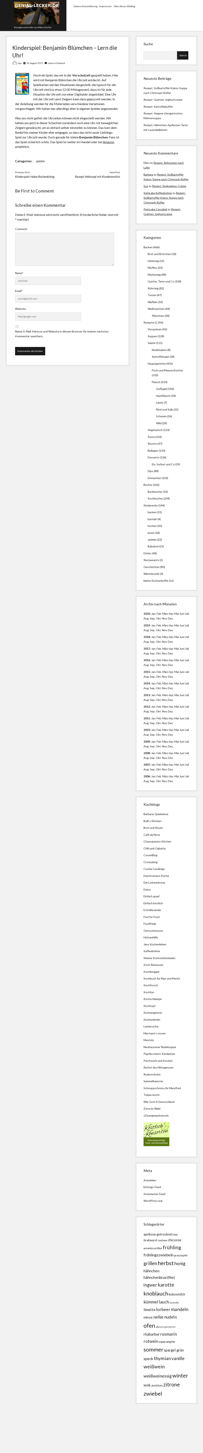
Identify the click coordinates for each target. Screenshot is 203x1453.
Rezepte (149, 322)
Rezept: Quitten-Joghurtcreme (163, 99)
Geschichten (152, 567)
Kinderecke (151, 505)
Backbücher (155, 491)
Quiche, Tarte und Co (161, 281)
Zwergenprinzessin (157, 1115)
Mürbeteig (154, 274)
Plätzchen (158, 315)
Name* (19, 273)
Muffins (152, 267)
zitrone (171, 1384)
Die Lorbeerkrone (154, 882)
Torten (152, 295)
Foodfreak (150, 923)
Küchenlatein (152, 1019)
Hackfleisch (163, 395)
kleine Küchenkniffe (156, 580)
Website (20, 308)
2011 (147, 718)
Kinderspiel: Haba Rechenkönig (34, 176)
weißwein (154, 1366)
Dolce (147, 889)
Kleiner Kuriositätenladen (159, 958)
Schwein (161, 416)
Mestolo (149, 1040)
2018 (147, 637)
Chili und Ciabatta (155, 848)
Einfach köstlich (153, 903)
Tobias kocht (152, 1095)
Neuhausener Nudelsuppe (160, 1047)
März (165, 613)
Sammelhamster (153, 1081)
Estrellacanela (152, 910)
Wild (159, 423)
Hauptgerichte (157, 363)
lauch (164, 1301)
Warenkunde (151, 573)
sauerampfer (167, 1341)
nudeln (170, 1317)
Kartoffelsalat (160, 356)
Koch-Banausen (153, 964)
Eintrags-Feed (152, 1187)
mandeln (179, 1309)
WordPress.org (153, 1200)
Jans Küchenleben (155, 944)
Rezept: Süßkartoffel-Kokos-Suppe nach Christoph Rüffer (165, 197)
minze (148, 1317)
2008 (147, 753)
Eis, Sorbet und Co (163, 464)
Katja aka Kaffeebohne (158, 193)
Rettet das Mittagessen (158, 1067)
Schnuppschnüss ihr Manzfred (162, 1088)
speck (148, 1358)
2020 (147, 613)
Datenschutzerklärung (85, 6)
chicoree (174, 1240)
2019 (147, 625)
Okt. (158, 630)
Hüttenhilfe (151, 937)
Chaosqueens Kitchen (157, 841)
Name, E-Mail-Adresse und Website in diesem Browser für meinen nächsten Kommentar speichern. (62, 334)
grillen (150, 1263)
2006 (147, 776)
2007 (147, 764)
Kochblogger (152, 971)
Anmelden (150, 1180)
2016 (147, 660)
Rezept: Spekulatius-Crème (169, 186)
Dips (150, 471)
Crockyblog (151, 862)
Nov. (164, 618)
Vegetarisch (155, 430)
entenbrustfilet (153, 1248)
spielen (40, 161)
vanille (178, 1358)
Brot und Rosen (153, 827)
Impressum (105, 6)
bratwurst (150, 1240)
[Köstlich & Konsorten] (156, 1145)
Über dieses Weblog (124, 6)
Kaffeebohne (152, 951)
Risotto (152, 443)
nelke (158, 1316)
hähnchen (151, 1270)
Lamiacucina (151, 1026)
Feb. (159, 613)
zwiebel (153, 1393)
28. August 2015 (34, 63)
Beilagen (153, 450)
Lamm (159, 402)
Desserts (153, 457)
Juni (181, 613)
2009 (147, 741)
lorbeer (163, 1309)
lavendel (174, 1302)
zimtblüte (157, 1385)
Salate (151, 343)
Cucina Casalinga (154, 868)
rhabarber (152, 1334)
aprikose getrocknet (158, 1234)
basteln (152, 519)
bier (175, 1234)
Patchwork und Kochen (158, 1060)
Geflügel (161, 388)
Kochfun (149, 992)
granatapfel (180, 1255)
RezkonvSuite (152, 1074)
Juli (187, 613)
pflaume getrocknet (165, 1326)
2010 (147, 729)
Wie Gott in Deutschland (159, 1101)
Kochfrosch (151, 985)
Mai (176, 613)
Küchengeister (153, 1012)
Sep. (152, 618)
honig (179, 1263)
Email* (19, 291)
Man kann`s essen (155, 1033)
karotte (166, 1285)
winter (180, 1375)
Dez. (170, 630)
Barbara (148, 174)
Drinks (147, 553)
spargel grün (174, 1350)
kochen (152, 525)
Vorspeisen (155, 329)
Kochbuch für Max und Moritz (162, 978)
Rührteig (153, 288)
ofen (149, 1325)
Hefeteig (153, 261)
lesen (151, 532)
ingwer (150, 1285)
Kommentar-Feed (154, 1194)
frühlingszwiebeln (158, 1255)
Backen (148, 247)
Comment (21, 229)
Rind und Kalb (164, 409)
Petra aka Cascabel (155, 209)
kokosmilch (177, 1294)
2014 (147, 683)
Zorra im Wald (152, 1108)
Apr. (171, 613)
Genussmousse (153, 930)
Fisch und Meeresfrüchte (167, 370)
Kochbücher (155, 498)
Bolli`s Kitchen (152, 821)
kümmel (151, 1301)
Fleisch (156, 382)
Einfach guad (151, 896)
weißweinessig (158, 1376)
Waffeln (152, 302)
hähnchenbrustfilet (159, 1277)
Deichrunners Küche (156, 875)
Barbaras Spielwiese (156, 814)
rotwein (151, 1341)
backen (152, 512)
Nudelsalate (159, 350)
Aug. (146, 618)
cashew (162, 1240)
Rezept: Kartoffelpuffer (158, 106)
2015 (147, 671)
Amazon (108, 142)
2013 (147, 695)
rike (20, 63)
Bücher (148, 484)
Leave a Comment (56, 63)
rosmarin (168, 1334)
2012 (147, 706)
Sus (146, 186)
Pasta (151, 437)
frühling (172, 1247)
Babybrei (153, 546)
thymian (162, 1358)
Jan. (153, 637)
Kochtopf (149, 1006)
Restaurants (151, 560)
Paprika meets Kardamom (159, 1053)
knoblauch (156, 1293)
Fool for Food (152, 917)
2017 (147, 648)
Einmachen (154, 478)
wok (147, 1385)
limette (149, 1309)
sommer (153, 1349)
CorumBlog (150, 855)
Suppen (152, 336)
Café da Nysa (152, 834)
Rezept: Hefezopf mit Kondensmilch (97, 176)
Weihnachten (156, 308)
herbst (166, 1263)
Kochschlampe (153, 999)
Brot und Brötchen (159, 254)
